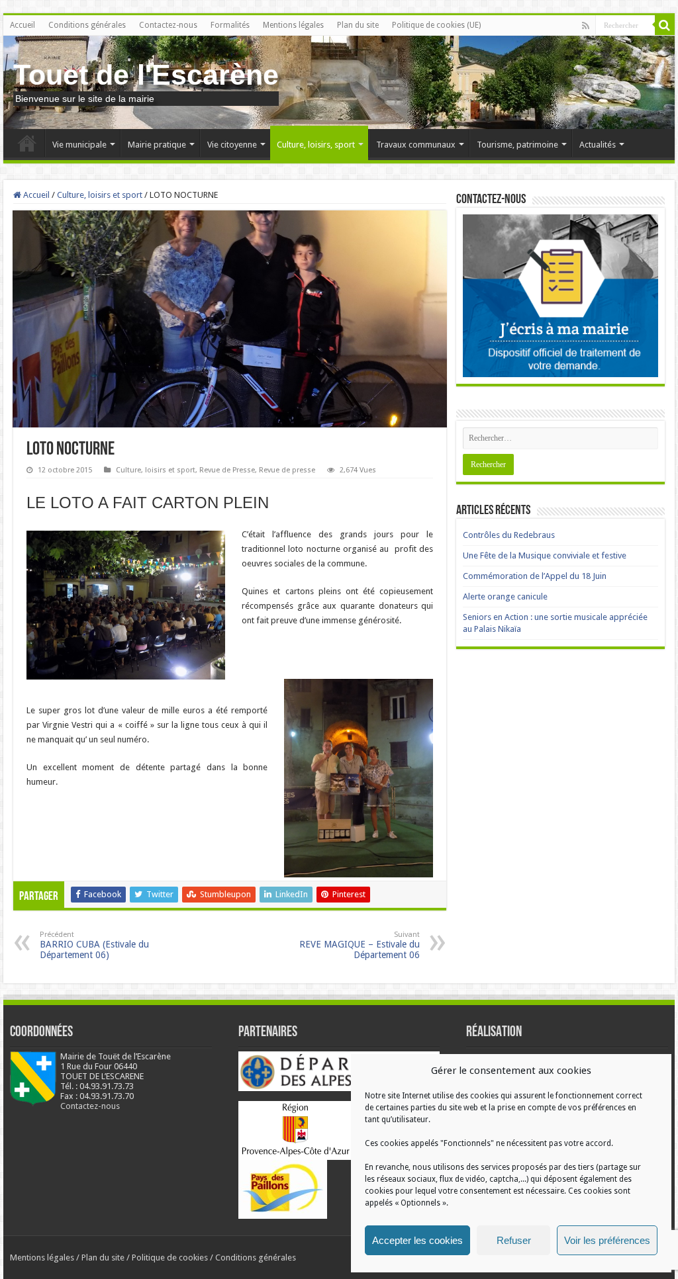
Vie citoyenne (232, 145)
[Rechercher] (665, 25)
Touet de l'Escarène (146, 75)
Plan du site (358, 25)
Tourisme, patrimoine (517, 145)
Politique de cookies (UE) (436, 25)
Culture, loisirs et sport (99, 195)
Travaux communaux (416, 145)
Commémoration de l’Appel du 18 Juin (534, 576)
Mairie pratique (157, 145)
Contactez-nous (168, 25)
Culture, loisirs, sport (316, 145)
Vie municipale (79, 145)
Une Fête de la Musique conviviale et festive (544, 555)
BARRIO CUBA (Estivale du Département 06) (94, 945)
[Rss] (586, 26)
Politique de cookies (170, 1257)
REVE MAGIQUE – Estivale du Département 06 (359, 945)
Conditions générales (87, 25)
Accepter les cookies (417, 1240)
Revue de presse (287, 470)
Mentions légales (293, 25)
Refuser (514, 1240)
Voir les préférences (607, 1240)
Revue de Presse (227, 470)
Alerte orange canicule (505, 596)
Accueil (22, 25)
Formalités (230, 25)
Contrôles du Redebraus (509, 535)
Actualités (597, 145)
